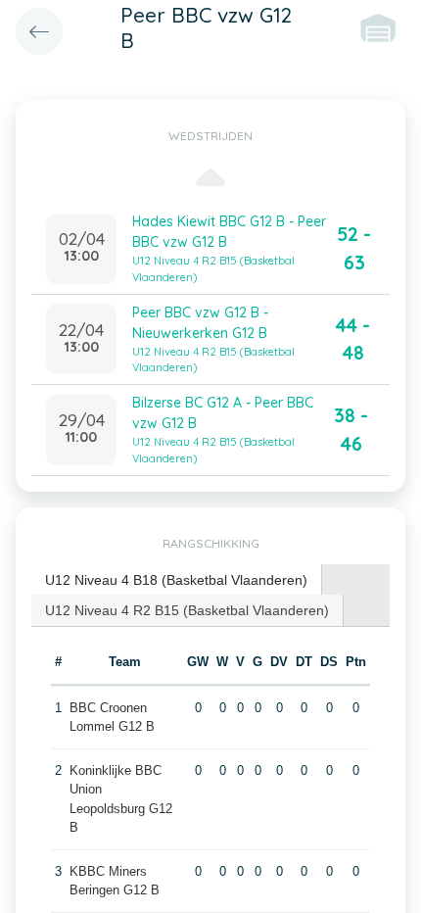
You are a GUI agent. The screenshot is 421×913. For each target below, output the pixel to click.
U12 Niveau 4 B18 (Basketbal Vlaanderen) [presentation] (176, 580)
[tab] (176, 580)
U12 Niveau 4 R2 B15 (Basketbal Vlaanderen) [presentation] (187, 610)
